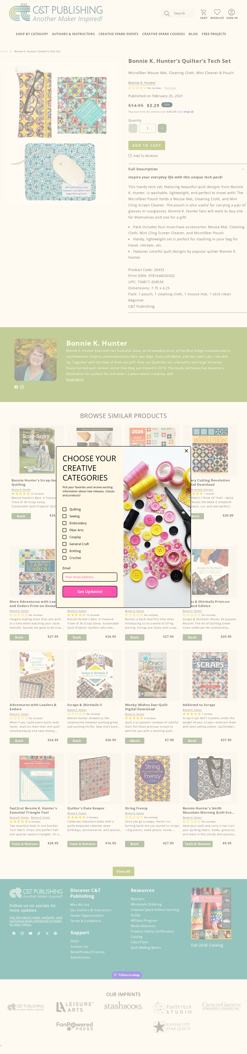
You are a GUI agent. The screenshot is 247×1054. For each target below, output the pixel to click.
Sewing (74, 516)
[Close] (186, 450)
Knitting (75, 551)
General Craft (79, 544)
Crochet (75, 558)
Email (66, 568)
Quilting (75, 509)
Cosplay (75, 537)
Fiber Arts (76, 530)
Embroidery (78, 523)
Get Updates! (89, 591)
